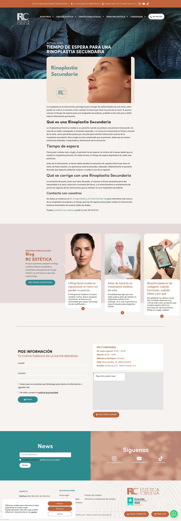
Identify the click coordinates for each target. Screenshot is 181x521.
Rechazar (60, 509)
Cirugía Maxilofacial (90, 16)
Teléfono (22, 373)
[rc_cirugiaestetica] (114, 458)
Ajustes (60, 514)
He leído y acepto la (39, 393)
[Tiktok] (147, 3)
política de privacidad (50, 460)
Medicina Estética (115, 16)
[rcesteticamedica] (139, 458)
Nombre (21, 363)
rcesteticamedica (139, 462)
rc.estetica (160, 462)
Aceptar (60, 503)
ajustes (34, 512)
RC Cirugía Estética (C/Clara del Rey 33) (88, 199)
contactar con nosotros (64, 210)
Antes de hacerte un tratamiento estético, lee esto (81, 287)
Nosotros (45, 16)
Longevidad (137, 16)
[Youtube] (143, 3)
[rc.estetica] (160, 458)
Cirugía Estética (64, 16)
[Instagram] (139, 3)
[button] (64, 265)
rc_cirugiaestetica (114, 462)
